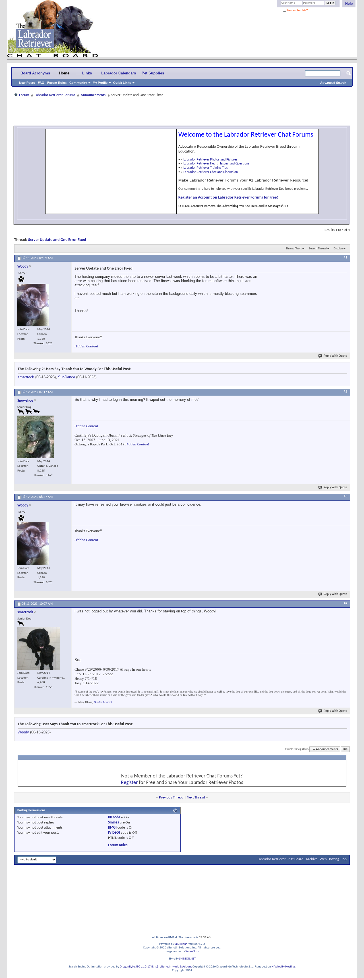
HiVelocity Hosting (283, 966)
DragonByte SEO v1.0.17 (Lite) (139, 966)
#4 (345, 603)
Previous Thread (171, 797)
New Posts (27, 82)
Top (345, 749)
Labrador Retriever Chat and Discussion (210, 172)
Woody (23, 732)
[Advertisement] (182, 111)
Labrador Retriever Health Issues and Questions (216, 163)
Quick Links (122, 82)
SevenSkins (192, 951)
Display (338, 248)
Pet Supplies (153, 73)
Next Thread (196, 797)
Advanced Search (333, 82)
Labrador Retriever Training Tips (205, 168)
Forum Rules (57, 82)
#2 (345, 391)
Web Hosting (329, 859)
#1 (345, 257)
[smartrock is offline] (38, 648)
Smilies (113, 822)
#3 (345, 496)
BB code (114, 817)
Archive (311, 859)
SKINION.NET (187, 958)
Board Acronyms (35, 73)
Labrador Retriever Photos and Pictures (210, 159)
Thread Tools (294, 248)
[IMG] (112, 827)
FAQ (41, 82)
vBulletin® (181, 944)
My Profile (100, 82)
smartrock (26, 377)
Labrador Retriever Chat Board (280, 859)
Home (64, 73)
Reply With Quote (335, 356)
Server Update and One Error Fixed (57, 240)
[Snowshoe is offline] (35, 437)
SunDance (66, 377)
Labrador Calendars (118, 73)
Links (87, 73)
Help (349, 4)
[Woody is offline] (33, 305)
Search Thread (318, 248)
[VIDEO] (114, 833)
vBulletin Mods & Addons (176, 966)
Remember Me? (297, 10)
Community (78, 82)
